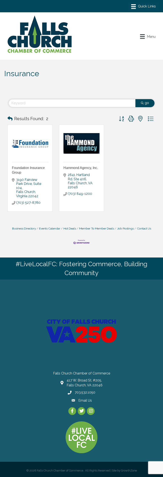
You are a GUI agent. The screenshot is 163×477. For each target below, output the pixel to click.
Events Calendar (49, 228)
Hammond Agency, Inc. (80, 168)
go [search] (147, 103)
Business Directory (24, 228)
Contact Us (144, 228)
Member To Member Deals (96, 228)
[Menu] (143, 6)
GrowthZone (129, 470)
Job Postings (125, 228)
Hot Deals (69, 228)
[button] (10, 118)
